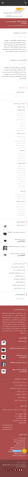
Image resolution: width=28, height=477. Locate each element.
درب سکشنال (22, 124)
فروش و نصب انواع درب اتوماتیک (19, 285)
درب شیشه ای (22, 126)
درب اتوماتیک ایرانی (21, 156)
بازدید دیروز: (22, 444)
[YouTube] (19, 470)
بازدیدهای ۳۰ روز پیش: (19, 450)
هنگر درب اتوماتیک (21, 186)
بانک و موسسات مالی (21, 204)
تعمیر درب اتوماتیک (21, 136)
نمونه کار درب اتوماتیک (20, 201)
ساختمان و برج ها (21, 211)
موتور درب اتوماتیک (21, 183)
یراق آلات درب (22, 188)
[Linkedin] (11, 470)
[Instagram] (15, 470)
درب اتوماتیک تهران (21, 158)
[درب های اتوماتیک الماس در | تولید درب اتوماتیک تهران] (14, 13)
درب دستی (23, 138)
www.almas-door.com (7, 429)
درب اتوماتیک (22, 150)
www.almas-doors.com (7, 425)
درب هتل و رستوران (21, 209)
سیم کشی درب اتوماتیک (20, 145)
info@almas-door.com (18, 420)
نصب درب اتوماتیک (21, 147)
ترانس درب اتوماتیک (21, 166)
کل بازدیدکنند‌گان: (20, 456)
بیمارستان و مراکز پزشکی (20, 207)
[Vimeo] (13, 470)
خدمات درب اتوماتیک (21, 133)
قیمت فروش (22, 191)
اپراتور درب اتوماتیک (21, 107)
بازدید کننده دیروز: (20, 446)
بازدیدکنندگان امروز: (20, 442)
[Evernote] (17, 470)
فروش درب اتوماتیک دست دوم (19, 270)
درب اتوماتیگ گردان (21, 117)
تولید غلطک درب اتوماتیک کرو (19, 279)
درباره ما (18, 462)
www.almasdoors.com (7, 427)
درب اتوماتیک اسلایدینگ (20, 282)
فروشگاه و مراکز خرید (21, 215)
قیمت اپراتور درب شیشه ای (20, 194)
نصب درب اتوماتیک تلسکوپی (19, 288)
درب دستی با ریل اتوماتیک (20, 276)
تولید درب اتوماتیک (21, 153)
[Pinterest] (8, 470)
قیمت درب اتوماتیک (21, 196)
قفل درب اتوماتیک (21, 177)
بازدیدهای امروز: (21, 440)
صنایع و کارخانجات (21, 213)
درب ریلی (23, 121)
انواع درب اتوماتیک (21, 110)
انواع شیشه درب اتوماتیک (18, 60)
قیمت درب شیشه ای (21, 198)
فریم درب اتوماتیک (21, 175)
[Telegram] (22, 470)
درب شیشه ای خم (21, 128)
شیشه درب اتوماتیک (20, 33)
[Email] (6, 470)
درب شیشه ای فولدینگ (20, 130)
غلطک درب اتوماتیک (21, 173)
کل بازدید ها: (22, 454)
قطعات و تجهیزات (21, 163)
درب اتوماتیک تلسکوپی (20, 115)
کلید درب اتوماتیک (21, 179)
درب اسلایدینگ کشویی (20, 119)
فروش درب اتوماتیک (21, 160)
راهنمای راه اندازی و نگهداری (19, 141)
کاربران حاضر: (21, 438)
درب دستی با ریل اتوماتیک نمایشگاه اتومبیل (17, 273)
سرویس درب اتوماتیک (21, 143)
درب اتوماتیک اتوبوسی (21, 113)
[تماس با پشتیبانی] (24, 451)
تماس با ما (24, 462)
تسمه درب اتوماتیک (21, 168)
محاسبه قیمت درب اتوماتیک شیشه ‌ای (18, 267)
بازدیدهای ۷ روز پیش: (19, 448)
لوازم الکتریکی (22, 181)
